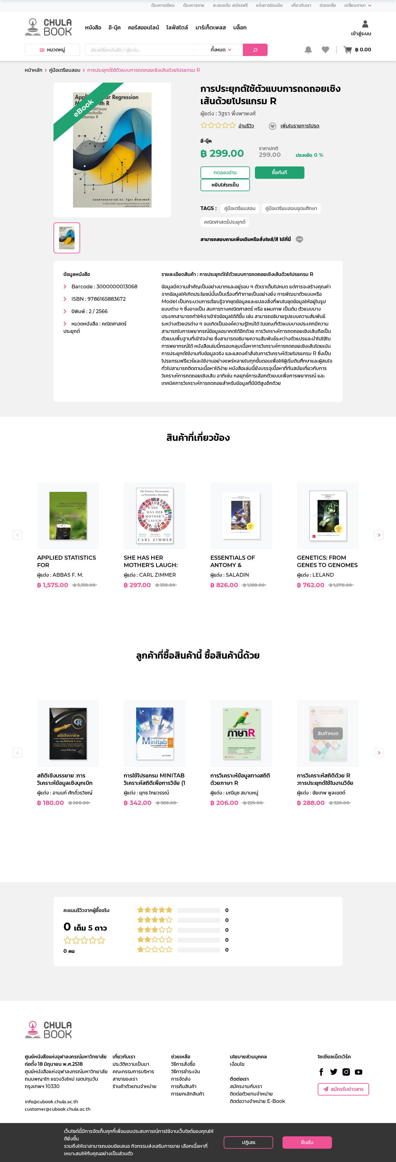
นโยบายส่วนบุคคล (248, 1057)
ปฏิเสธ (248, 1142)
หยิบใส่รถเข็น (225, 185)
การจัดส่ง (181, 1079)
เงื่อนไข (237, 1064)
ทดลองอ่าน (225, 172)
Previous (17, 535)
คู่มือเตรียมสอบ (240, 208)
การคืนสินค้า (183, 1086)
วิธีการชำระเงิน (185, 1071)
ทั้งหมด (218, 50)
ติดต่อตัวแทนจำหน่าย (251, 1094)
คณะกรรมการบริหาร (133, 1071)
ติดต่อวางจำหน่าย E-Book (257, 1101)
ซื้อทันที (279, 172)
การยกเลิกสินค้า (187, 1094)
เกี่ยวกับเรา (124, 1057)
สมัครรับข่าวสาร (347, 1089)
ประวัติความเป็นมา (131, 1064)
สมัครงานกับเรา (246, 1086)
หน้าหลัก (33, 70)
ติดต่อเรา (239, 1079)
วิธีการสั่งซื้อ (183, 1064)
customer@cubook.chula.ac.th (57, 1109)
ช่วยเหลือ (180, 1057)
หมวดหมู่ (56, 50)
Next (379, 535)
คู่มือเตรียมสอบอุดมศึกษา (291, 208)
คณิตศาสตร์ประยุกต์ (224, 222)
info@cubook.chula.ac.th (51, 1101)
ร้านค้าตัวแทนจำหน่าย (135, 1086)
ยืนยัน (307, 1142)
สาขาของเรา (125, 1079)
